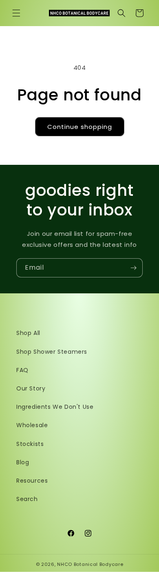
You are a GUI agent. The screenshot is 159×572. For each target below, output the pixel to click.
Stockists (30, 444)
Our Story (30, 388)
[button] (16, 13)
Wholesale (32, 425)
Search (27, 499)
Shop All (28, 333)
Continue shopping (79, 126)
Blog (22, 462)
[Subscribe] (133, 267)
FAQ (22, 370)
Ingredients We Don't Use (54, 407)
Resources (32, 481)
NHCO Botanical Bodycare (90, 564)
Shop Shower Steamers (51, 352)
